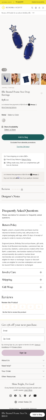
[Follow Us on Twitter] (20, 396)
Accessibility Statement (29, 408)
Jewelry (4, 87)
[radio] (4, 120)
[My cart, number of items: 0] (39, 7)
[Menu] (43, 7)
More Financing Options (9, 107)
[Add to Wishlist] (41, 93)
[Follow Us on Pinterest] (25, 396)
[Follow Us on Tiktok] (30, 396)
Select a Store (10, 130)
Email (5, 331)
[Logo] (12, 7)
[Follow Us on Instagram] (11, 396)
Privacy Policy (17, 347)
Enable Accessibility (38, 2)
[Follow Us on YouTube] (35, 396)
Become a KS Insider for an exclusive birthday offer (16, 13)
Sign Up (23, 353)
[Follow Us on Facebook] (15, 396)
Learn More (28, 390)
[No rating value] (16, 189)
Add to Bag (23, 137)
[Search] (32, 7)
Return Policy (26, 159)
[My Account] (36, 7)
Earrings (11, 87)
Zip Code (6, 339)
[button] (6, 307)
